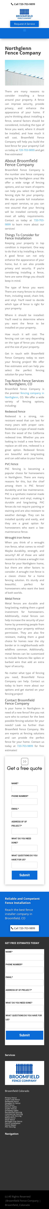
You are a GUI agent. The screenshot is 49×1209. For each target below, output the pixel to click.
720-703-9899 (27, 150)
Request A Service (24, 24)
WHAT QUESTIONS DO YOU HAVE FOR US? (24, 857)
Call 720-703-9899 (24, 4)
